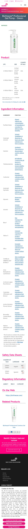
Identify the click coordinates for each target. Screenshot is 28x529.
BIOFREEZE (4, 9)
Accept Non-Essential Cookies (14, 520)
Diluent (19, 125)
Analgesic (19, 151)
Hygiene (12, 1)
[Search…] (21, 4)
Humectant (18, 199)
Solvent (19, 139)
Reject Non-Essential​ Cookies (14, 523)
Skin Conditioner (20, 260)
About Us (5, 480)
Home (4, 473)
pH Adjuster (19, 164)
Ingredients (6, 477)
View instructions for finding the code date (13, 102)
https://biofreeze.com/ (14, 395)
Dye (19, 222)
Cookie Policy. (17, 513)
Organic (19, 177)
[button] (9, 432)
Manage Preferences (14, 527)
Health (7, 1)
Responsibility (7, 478)
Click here (20, 342)
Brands (5, 475)
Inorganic (19, 248)
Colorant (19, 235)
